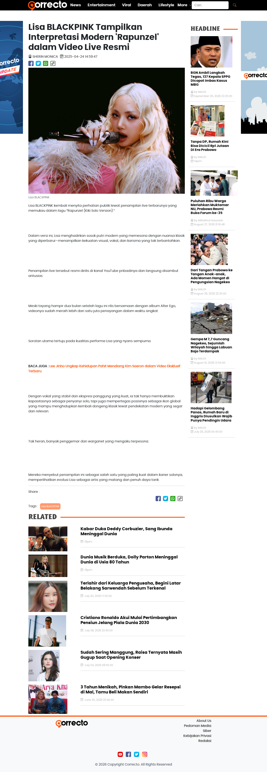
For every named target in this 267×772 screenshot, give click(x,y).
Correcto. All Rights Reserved (148, 764)
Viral (126, 5)
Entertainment (101, 5)
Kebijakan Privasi (197, 736)
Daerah (145, 5)
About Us (203, 720)
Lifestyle (166, 5)
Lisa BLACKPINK (50, 506)
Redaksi (204, 741)
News (75, 5)
